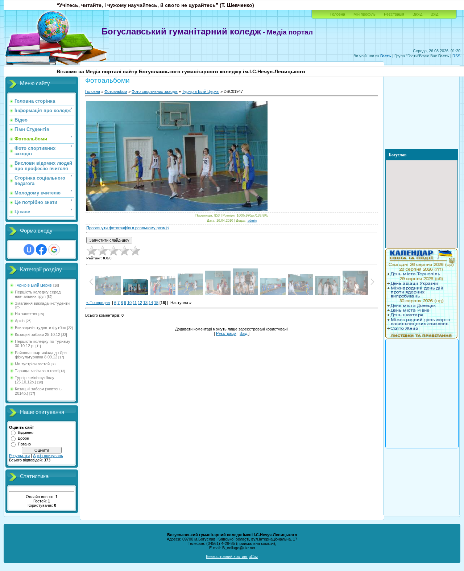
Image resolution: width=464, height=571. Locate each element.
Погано (24, 444)
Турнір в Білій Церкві (33, 285)
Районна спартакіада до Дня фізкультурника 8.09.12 (41, 354)
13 (145, 302)
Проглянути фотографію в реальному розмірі (127, 228)
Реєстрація (394, 14)
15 (156, 302)
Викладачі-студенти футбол (40, 327)
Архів (20, 321)
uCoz (253, 556)
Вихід (417, 14)
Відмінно (25, 432)
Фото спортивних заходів (155, 91)
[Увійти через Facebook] (41, 249)
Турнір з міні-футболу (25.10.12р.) (34, 379)
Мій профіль (364, 14)
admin (252, 220)
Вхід (434, 14)
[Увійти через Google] (54, 249)
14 (151, 302)
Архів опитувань (48, 455)
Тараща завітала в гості (36, 371)
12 (140, 302)
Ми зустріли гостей (32, 364)
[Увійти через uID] (29, 249)
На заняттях (26, 314)
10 (129, 302)
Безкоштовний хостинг (227, 556)
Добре (23, 438)
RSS (456, 56)
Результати (19, 455)
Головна (337, 14)
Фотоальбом (115, 91)
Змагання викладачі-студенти (42, 303)
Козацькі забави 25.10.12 (37, 334)
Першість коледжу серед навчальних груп (38, 294)
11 (135, 302)
